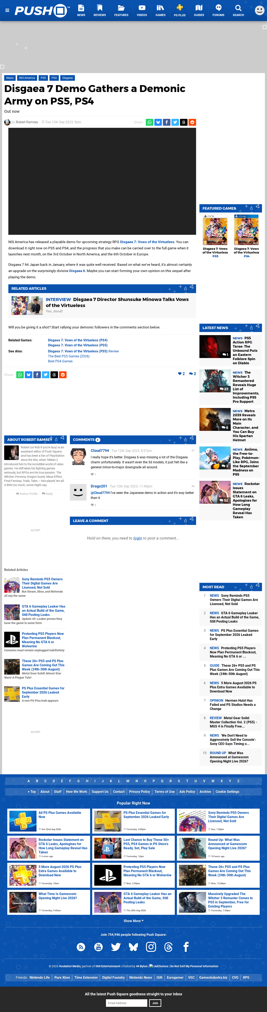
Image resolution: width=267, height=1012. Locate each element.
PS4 (54, 78)
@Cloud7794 (100, 493)
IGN (159, 978)
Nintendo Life (40, 978)
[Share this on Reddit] (192, 122)
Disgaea (67, 78)
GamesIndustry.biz (213, 978)
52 (225, 500)
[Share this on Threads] (184, 122)
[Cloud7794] (78, 463)
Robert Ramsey (27, 122)
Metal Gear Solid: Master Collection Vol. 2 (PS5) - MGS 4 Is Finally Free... (233, 722)
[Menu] (7, 10)
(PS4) (78, 340)
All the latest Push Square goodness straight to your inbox (133, 994)
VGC (191, 978)
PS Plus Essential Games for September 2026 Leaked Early (43, 692)
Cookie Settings (227, 792)
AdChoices (161, 966)
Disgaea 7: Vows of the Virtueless (147, 242)
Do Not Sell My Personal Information (194, 966)
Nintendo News (140, 978)
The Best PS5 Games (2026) (69, 356)
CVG (235, 978)
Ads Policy (187, 792)
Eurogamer (175, 978)
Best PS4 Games (60, 361)
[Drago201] (78, 499)
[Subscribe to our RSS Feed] (81, 948)
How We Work (76, 792)
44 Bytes (141, 966)
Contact (119, 792)
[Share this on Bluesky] (158, 122)
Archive (205, 792)
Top (33, 792)
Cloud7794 (100, 450)
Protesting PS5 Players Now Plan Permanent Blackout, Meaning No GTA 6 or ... (233, 652)
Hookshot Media (70, 966)
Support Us (100, 792)
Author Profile (28, 494)
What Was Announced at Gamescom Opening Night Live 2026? (229, 757)
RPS (246, 978)
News (10, 78)
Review (83, 351)
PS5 (43, 78)
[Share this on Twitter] (175, 122)
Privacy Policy (139, 792)
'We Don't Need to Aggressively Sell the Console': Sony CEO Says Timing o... (233, 740)
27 (225, 389)
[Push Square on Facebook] (186, 948)
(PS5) (78, 345)
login (138, 538)
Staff (58, 792)
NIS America (27, 78)
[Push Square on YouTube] (98, 948)
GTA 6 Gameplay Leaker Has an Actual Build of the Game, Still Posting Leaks (43, 610)
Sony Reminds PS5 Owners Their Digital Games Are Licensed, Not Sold (42, 583)
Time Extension (86, 978)
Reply (49, 494)
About (44, 792)
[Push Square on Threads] (168, 948)
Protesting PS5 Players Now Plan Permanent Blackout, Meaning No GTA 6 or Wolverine (43, 640)
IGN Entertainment (108, 966)
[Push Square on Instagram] (151, 948)
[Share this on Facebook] (166, 122)
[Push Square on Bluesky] (133, 948)
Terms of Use (165, 792)
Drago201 (99, 486)
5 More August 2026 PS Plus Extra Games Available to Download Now (233, 687)
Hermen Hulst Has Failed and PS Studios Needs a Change (233, 705)
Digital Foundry (113, 978)
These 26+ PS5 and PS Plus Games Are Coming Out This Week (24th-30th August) (43, 665)
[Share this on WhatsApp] (149, 122)
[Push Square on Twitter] (116, 948)
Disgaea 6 (77, 271)
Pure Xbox (62, 978)
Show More (133, 921)
